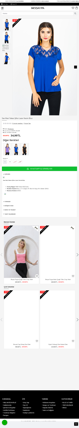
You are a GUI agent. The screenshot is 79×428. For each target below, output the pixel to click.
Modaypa (11, 129)
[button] (14, 67)
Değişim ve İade (8, 206)
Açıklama (7, 174)
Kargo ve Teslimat (10, 210)
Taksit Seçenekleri (10, 214)
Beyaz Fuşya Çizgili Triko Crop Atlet (22, 279)
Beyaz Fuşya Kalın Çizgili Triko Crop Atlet (58, 279)
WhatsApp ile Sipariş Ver (41, 169)
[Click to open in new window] (76, 424)
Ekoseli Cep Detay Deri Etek (21, 344)
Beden (4, 158)
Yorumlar (7, 201)
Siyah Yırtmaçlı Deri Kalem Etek (58, 344)
